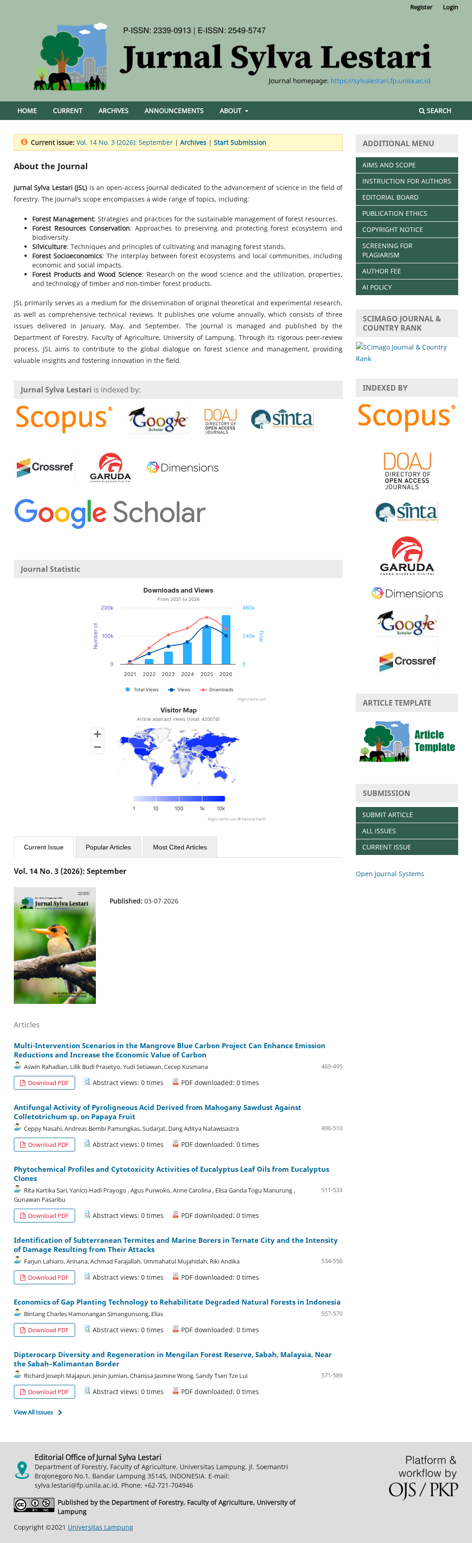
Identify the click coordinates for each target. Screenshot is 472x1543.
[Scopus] (64, 421)
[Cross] (44, 468)
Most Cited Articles (180, 847)
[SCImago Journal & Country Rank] (407, 358)
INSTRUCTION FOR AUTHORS (406, 181)
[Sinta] (282, 421)
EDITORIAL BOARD (390, 197)
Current (68, 110)
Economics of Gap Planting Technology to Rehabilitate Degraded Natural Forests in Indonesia (177, 1301)
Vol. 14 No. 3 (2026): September (125, 142)
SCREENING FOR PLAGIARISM (387, 250)
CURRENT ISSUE (386, 847)
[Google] (158, 421)
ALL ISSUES (379, 830)
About (231, 110)
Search (438, 110)
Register (421, 7)
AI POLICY (377, 287)
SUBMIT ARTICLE (387, 814)
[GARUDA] (110, 468)
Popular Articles (108, 847)
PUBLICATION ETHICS (394, 213)
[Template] (407, 764)
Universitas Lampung (100, 1527)
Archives (114, 110)
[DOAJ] (220, 421)
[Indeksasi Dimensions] (182, 468)
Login (450, 7)
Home (27, 110)
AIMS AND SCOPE (389, 164)
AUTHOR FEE (381, 271)
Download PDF (48, 1083)
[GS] (110, 516)
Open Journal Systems (390, 873)
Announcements (174, 110)
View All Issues (33, 1412)
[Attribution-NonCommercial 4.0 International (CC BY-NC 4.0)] (36, 1507)
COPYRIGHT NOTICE (392, 229)
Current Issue (44, 847)
